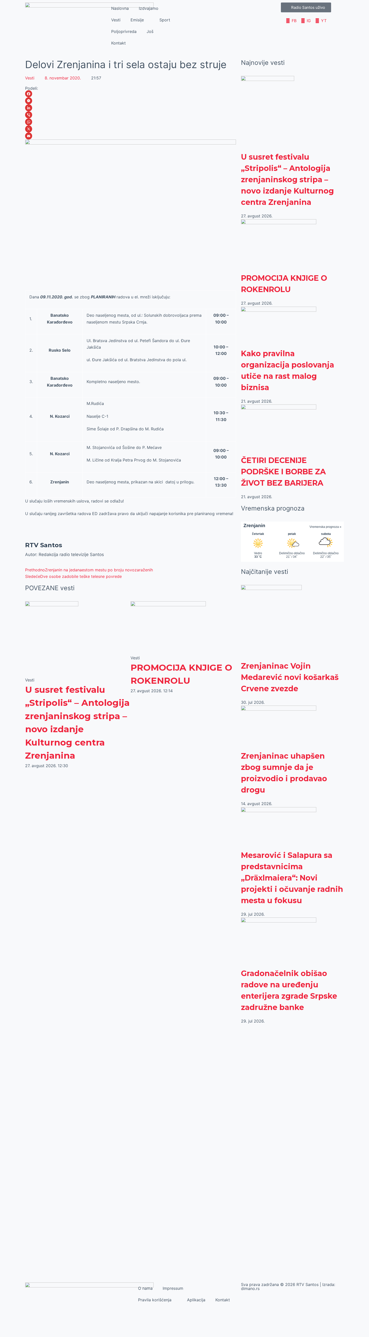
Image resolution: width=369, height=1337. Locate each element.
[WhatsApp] (130, 121)
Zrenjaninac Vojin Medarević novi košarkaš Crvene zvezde (290, 677)
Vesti (115, 19)
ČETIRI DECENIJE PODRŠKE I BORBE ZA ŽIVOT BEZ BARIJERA (283, 472)
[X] (130, 128)
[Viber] (130, 114)
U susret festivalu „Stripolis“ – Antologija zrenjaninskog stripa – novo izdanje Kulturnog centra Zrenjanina (287, 179)
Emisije (137, 19)
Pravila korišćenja (154, 1299)
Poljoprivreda (124, 31)
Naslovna (120, 8)
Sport (164, 19)
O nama (145, 1288)
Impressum (173, 1288)
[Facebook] (130, 93)
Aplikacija (196, 1299)
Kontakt (118, 42)
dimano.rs (250, 1288)
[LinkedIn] (130, 107)
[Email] (130, 136)
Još (150, 31)
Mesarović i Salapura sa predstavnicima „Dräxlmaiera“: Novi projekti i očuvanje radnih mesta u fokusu (292, 878)
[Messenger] (130, 100)
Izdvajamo (148, 8)
